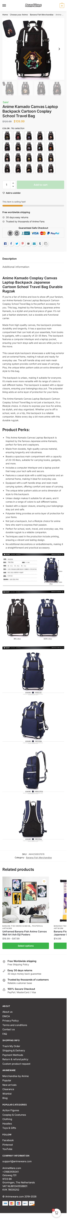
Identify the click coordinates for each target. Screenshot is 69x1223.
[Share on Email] (28, 243)
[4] (51, 157)
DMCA (6, 1016)
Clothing (7, 1119)
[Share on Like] (5, 243)
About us (7, 1011)
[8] (40, 168)
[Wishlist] (44, 881)
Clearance (8, 1089)
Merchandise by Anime (15, 1076)
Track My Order (11, 1046)
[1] (7, 136)
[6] (18, 168)
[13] (51, 136)
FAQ (4, 1033)
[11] (29, 136)
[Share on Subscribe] (34, 243)
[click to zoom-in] (33, 49)
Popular (6, 1080)
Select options (26, 945)
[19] (7, 157)
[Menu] (7, 5)
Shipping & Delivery (13, 1050)
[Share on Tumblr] (40, 243)
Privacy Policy (10, 1020)
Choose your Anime (19, 14)
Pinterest (7, 1144)
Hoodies (7, 1123)
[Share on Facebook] (11, 243)
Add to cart (40, 184)
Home (5, 14)
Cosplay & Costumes (14, 1114)
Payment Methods (12, 1054)
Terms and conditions (14, 1025)
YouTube (7, 1149)
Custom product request (16, 1063)
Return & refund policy (15, 1059)
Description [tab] (9, 258)
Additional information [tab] (15, 266)
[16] (29, 146)
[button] (13, 183)
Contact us (8, 1029)
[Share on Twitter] (17, 243)
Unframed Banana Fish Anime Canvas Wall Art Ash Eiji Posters (24, 933)
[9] (51, 168)
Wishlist (7, 1093)
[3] (40, 157)
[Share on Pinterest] (23, 243)
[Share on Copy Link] (46, 243)
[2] (18, 157)
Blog (5, 1098)
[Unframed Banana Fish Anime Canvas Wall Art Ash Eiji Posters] (25, 900)
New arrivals (9, 1084)
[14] (7, 146)
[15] (18, 146)
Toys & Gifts (9, 1127)
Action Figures (10, 1110)
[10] (18, 136)
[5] (7, 168)
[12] (40, 136)
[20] (29, 157)
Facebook (8, 1140)
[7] (29, 168)
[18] (51, 146)
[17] (40, 146)
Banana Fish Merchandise (41, 14)
